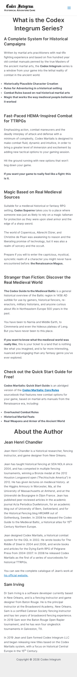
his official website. (16, 575)
